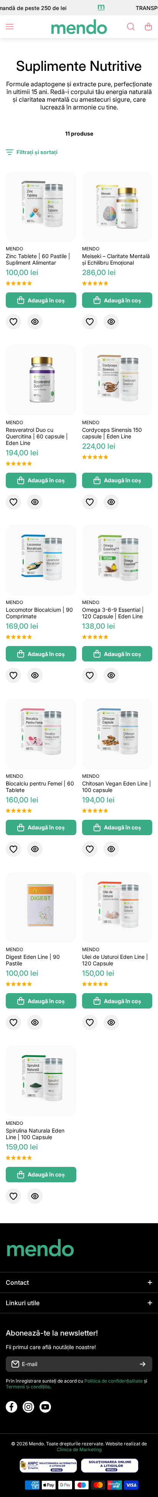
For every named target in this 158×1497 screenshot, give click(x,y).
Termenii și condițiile (28, 1387)
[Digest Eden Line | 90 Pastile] (41, 907)
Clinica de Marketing (79, 1449)
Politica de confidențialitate (113, 1381)
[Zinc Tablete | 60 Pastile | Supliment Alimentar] (41, 206)
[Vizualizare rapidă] (35, 321)
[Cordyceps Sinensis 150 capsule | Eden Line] (117, 380)
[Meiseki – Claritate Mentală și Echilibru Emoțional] (117, 206)
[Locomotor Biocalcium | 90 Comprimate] (41, 560)
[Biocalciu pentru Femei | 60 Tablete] (41, 733)
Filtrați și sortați (37, 152)
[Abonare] (142, 1364)
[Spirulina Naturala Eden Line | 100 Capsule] (41, 1081)
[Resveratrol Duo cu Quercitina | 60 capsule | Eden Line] (41, 380)
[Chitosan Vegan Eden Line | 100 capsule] (117, 733)
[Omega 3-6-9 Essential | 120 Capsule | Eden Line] (117, 560)
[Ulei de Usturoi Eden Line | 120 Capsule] (117, 907)
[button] (148, 26)
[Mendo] (79, 26)
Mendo (14, 249)
